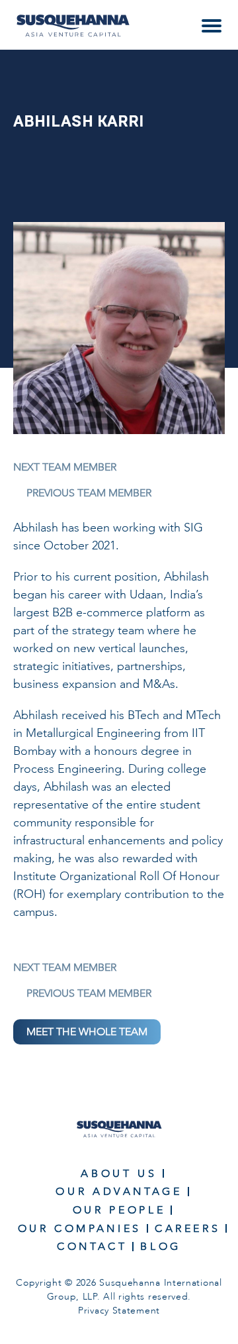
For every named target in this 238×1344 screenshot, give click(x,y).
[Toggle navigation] (211, 26)
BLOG (160, 1246)
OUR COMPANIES (79, 1228)
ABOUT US (119, 1173)
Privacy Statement (119, 1310)
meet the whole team (86, 1031)
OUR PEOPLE (119, 1210)
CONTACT (92, 1246)
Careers (187, 1228)
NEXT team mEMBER (64, 467)
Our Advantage (119, 1191)
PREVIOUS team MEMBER (88, 492)
